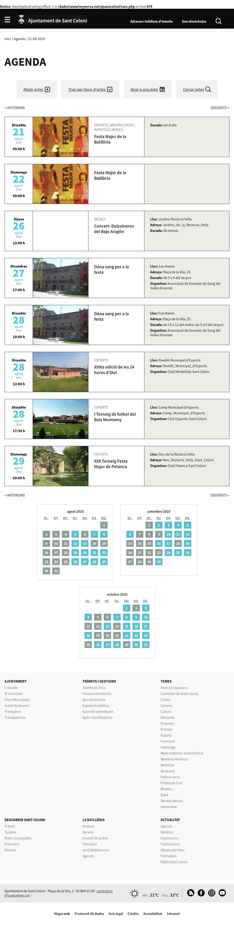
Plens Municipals (17, 699)
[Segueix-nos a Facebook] (200, 895)
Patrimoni (12, 844)
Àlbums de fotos (172, 850)
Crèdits (133, 913)
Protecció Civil (171, 783)
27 (85, 561)
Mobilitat (167, 765)
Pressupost (13, 711)
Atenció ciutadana (174, 687)
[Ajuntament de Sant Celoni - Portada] (52, 19)
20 (85, 552)
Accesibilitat (152, 913)
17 (168, 543)
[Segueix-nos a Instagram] (210, 895)
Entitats (166, 729)
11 (178, 534)
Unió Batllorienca (95, 850)
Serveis (87, 832)
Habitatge (168, 747)
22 (104, 552)
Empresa (167, 723)
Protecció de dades (89, 913)
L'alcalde (11, 687)
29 (104, 561)
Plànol (9, 826)
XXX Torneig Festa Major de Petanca (111, 463)
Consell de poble (95, 838)
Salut (164, 794)
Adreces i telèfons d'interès (151, 21)
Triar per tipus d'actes (87, 89)
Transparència (15, 717)
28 (94, 561)
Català (165, 699)
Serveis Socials (172, 800)
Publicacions (170, 844)
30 (159, 561)
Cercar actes (193, 89)
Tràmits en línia (93, 687)
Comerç (166, 705)
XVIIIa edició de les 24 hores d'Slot (114, 369)
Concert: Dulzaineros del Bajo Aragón (114, 228)
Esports (166, 735)
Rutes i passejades (18, 838)
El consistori (14, 693)
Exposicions (169, 838)
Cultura (166, 711)
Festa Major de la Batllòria (110, 139)
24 (168, 552)
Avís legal (116, 913)
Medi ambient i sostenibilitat (182, 753)
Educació (167, 717)
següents (219, 107)
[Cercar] (218, 21)
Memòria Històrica (174, 759)
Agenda (19, 38)
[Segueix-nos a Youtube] (221, 895)
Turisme (10, 832)
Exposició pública (95, 705)
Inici (8, 38)
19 (75, 552)
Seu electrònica (194, 21)
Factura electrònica (96, 693)
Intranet (173, 913)
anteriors (15, 107)
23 (136, 635)
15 (126, 626)
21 (94, 552)
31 (146, 644)
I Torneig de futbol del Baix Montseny (115, 416)
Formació (168, 741)
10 (168, 534)
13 (85, 543)
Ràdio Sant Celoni (174, 862)
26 (75, 561)
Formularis (169, 856)
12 (75, 543)
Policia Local (170, 777)
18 (88, 635)
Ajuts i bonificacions (97, 717)
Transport (89, 844)
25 (178, 552)
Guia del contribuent (97, 711)
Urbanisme (169, 806)
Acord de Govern (17, 705)
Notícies (167, 832)
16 (159, 543)
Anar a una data (144, 89)
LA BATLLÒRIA (93, 819)
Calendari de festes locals (179, 693)
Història (10, 850)
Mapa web (62, 913)
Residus (166, 789)
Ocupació (168, 771)
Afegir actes (33, 89)
